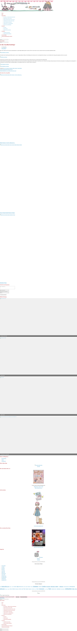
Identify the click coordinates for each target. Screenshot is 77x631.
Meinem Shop (36, 486)
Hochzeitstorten (4, 458)
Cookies (44, 586)
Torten (3, 459)
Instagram (38, 558)
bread (12, 586)
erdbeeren (61, 586)
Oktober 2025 (4, 578)
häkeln (14, 68)
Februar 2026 (4, 573)
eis (58, 586)
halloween (2, 588)
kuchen (13, 588)
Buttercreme (21, 586)
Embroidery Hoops (3, 282)
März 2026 (3, 572)
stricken (16, 68)
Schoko (37, 588)
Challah (26, 586)
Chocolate (32, 586)
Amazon (39, 486)
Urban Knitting (19, 68)
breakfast (15, 586)
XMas (73, 588)
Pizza (24, 588)
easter (56, 586)
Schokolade (41, 588)
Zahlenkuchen (4, 461)
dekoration (10, 68)
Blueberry (11, 586)
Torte (49, 588)
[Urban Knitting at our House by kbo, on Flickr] (4, 52)
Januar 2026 (3, 574)
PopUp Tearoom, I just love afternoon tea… (7, 142)
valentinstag (58, 588)
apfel (0, 586)
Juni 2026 (3, 568)
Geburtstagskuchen (66, 586)
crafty (5, 68)
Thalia (42, 486)
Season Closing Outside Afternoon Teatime (7, 212)
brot (18, 586)
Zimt (76, 588)
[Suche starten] (8, 599)
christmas (35, 586)
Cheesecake (28, 586)
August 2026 (3, 565)
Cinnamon (39, 586)
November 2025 (4, 577)
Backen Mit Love (5, 586)
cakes (24, 586)
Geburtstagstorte (72, 586)
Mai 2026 (3, 569)
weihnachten (68, 588)
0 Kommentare (4, 48)
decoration (7, 68)
